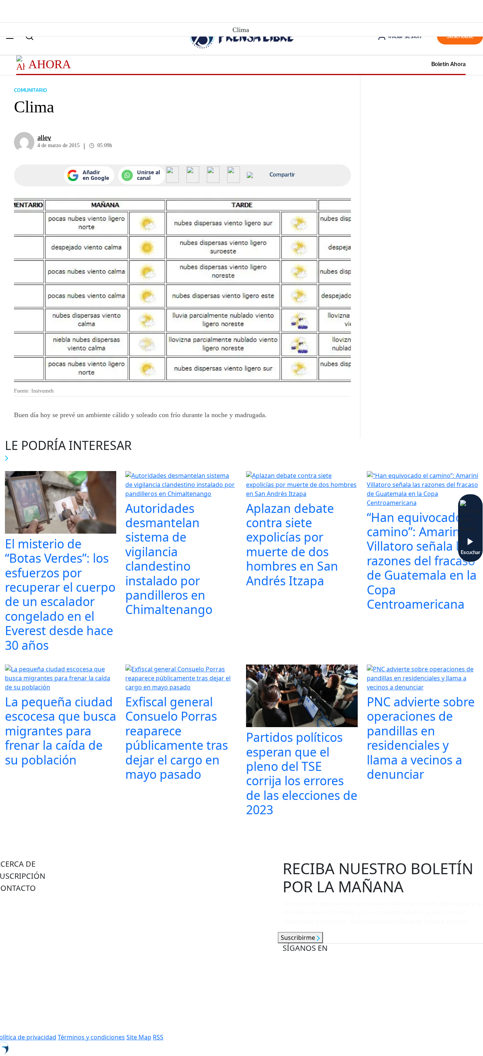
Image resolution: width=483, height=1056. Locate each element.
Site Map (138, 1037)
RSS (158, 1037)
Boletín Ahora (448, 64)
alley (44, 138)
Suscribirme (299, 937)
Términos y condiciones (91, 1037)
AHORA (49, 64)
